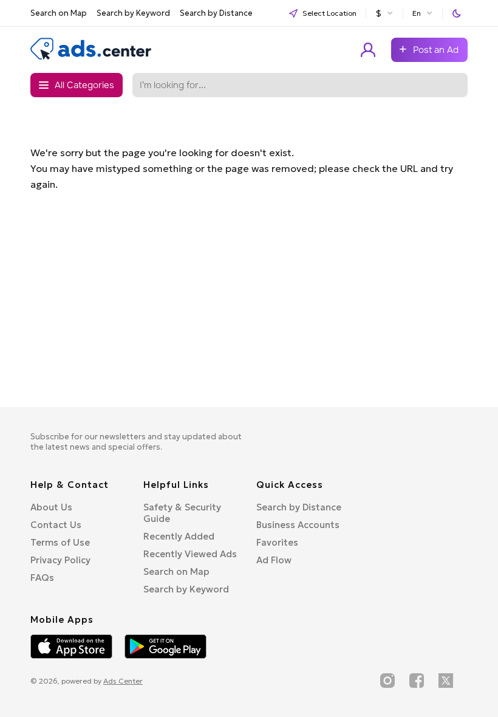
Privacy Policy (60, 560)
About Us (51, 507)
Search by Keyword (133, 13)
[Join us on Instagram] (387, 680)
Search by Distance (216, 13)
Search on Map (58, 13)
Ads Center (123, 680)
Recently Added (178, 536)
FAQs (42, 577)
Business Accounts (297, 524)
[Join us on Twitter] (445, 680)
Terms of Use (60, 542)
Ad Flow (274, 560)
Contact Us (55, 524)
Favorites (277, 542)
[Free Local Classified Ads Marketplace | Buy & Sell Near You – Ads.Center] (91, 57)
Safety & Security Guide (182, 512)
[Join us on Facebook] (416, 680)
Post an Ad (436, 50)
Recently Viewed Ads (190, 554)
